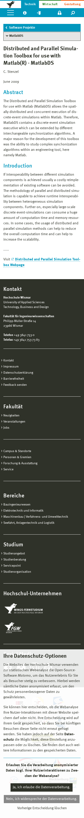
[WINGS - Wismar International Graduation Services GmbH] (28, 609)
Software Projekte (22, 28)
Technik (30, 4)
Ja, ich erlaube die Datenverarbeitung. (41, 787)
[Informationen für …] (25, 12)
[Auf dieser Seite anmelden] (60, 12)
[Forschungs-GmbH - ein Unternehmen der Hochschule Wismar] (23, 627)
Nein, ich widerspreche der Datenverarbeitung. (41, 799)
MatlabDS (16, 36)
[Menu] (10, 12)
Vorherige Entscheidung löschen (42, 808)
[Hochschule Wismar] (10, 4)
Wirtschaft (50, 4)
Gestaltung (72, 4)
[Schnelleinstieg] (38, 12)
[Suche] (73, 12)
